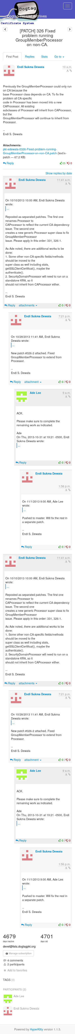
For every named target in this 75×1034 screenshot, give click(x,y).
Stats (44, 56)
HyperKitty (36, 1029)
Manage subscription (20, 953)
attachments (27, 305)
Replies (29, 56)
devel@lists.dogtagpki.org (19, 946)
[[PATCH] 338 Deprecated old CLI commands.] (70, 29)
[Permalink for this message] (71, 70)
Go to (58, 56)
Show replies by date (59, 173)
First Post (12, 56)
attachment (31, 382)
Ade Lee (35, 393)
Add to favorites (17, 970)
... (8, 208)
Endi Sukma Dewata (30, 67)
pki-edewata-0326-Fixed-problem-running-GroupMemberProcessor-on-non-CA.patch (30, 151)
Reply (10, 163)
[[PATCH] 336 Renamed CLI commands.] (5, 29)
